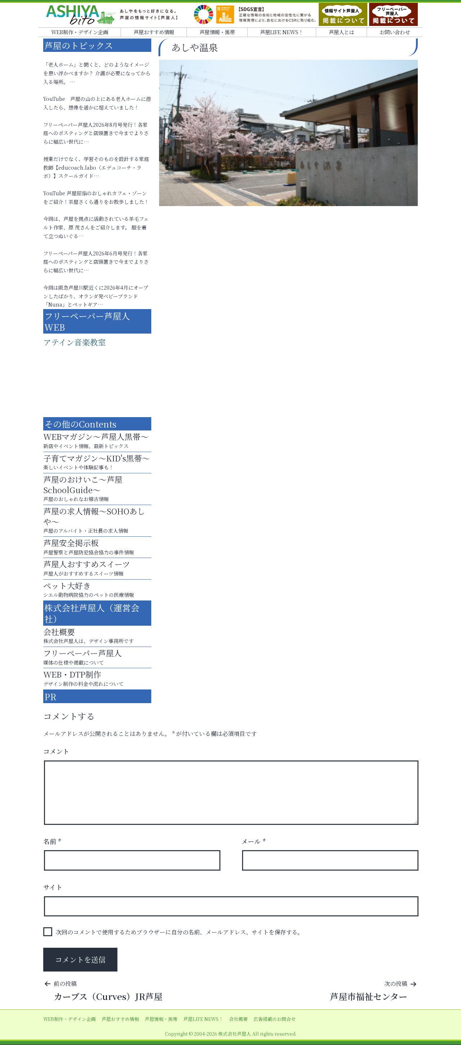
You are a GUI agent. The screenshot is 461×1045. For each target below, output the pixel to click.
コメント (56, 751)
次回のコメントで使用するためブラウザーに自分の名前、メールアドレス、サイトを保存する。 (179, 932)
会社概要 (238, 1018)
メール (253, 841)
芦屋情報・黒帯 (217, 32)
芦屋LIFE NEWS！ (281, 32)
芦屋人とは (341, 32)
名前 (52, 841)
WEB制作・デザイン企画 (79, 32)
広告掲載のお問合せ (275, 1018)
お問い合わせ (395, 32)
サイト (52, 887)
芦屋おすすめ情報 (154, 32)
